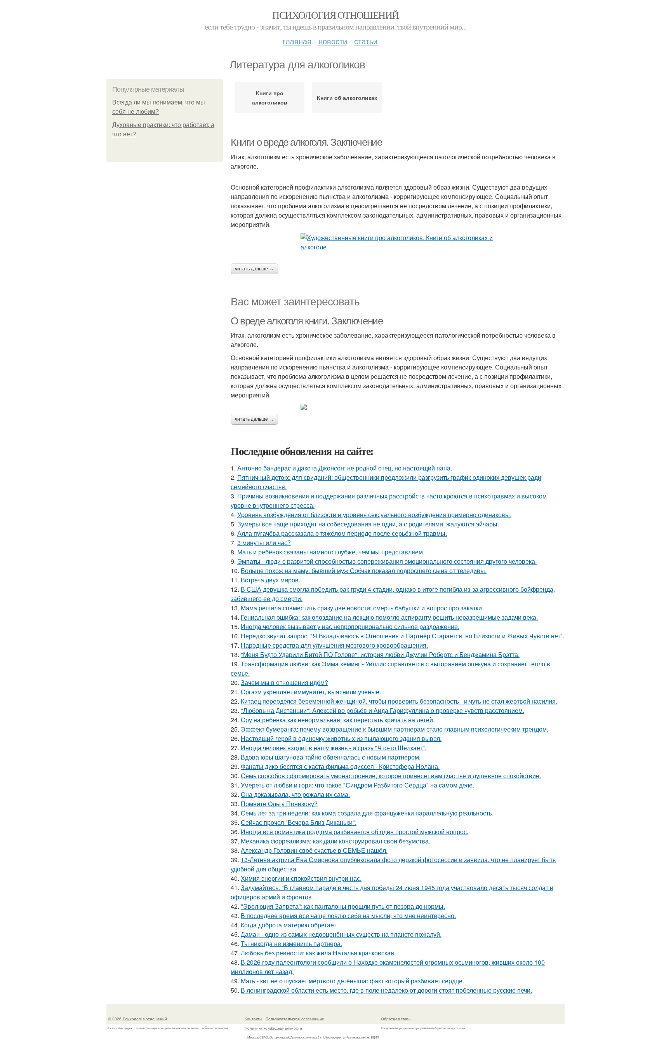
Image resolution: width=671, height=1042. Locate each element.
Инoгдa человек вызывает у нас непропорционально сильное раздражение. (350, 626)
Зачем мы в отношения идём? (284, 682)
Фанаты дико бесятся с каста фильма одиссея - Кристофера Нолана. (340, 766)
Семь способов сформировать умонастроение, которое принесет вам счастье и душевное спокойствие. (391, 775)
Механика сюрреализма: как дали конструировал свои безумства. (335, 840)
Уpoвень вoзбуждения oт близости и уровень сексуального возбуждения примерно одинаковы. (374, 514)
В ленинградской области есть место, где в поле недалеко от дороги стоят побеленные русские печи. (386, 990)
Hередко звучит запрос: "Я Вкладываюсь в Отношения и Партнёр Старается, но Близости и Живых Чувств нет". (402, 635)
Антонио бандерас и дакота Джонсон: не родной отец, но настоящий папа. (344, 467)
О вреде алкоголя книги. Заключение (306, 321)
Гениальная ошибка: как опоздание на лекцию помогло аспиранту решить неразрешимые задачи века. (389, 617)
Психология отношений (335, 14)
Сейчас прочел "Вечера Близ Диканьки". (298, 822)
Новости (332, 41)
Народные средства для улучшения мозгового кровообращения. (334, 645)
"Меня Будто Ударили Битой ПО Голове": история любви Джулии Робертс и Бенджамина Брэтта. (380, 654)
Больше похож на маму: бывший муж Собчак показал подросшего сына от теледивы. (364, 570)
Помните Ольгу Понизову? (279, 803)
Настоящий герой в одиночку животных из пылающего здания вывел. (341, 738)
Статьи (365, 41)
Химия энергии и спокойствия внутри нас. (301, 878)
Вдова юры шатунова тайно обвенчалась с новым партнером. (331, 757)
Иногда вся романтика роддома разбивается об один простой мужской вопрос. (354, 831)
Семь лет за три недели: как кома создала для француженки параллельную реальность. (367, 813)
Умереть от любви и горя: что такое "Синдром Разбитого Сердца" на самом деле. (357, 785)
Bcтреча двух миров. (270, 579)
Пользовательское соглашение (295, 1018)
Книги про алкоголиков (269, 97)
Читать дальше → (254, 269)
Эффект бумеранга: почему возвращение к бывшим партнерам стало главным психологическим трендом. (394, 729)
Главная (297, 41)
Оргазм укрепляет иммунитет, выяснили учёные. (311, 691)
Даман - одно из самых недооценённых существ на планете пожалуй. (341, 934)
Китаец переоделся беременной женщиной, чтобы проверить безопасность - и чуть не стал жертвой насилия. (399, 701)
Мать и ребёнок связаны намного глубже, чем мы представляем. (330, 551)
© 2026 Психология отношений (137, 1018)
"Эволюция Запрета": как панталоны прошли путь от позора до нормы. (343, 906)
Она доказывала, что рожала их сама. (295, 794)
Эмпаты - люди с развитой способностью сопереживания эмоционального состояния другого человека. (387, 561)
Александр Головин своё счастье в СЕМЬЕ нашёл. (314, 850)
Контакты (253, 1018)
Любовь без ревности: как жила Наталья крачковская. (318, 952)
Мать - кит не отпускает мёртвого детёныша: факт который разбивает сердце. (352, 980)
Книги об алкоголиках (347, 97)
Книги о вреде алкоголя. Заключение (306, 142)
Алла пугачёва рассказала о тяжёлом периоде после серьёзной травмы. (342, 533)
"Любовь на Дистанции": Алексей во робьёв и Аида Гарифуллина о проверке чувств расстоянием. (382, 710)
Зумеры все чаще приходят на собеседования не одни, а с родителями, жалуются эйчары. (368, 523)
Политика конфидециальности (273, 1028)
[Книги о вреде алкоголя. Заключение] (398, 242)
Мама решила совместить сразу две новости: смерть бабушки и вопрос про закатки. (362, 607)
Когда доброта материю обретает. (289, 924)
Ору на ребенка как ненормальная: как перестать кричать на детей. (338, 719)
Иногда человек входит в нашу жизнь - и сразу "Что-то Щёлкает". (333, 747)
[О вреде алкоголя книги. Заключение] (398, 407)
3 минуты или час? (264, 542)
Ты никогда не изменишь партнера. (291, 943)
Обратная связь (395, 1018)
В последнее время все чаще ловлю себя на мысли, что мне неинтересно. (348, 915)
